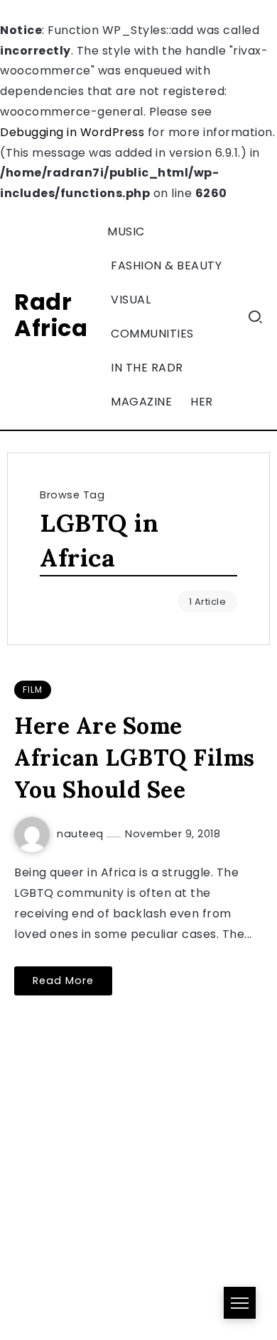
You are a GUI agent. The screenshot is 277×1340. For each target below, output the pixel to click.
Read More (63, 980)
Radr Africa (50, 315)
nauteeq (82, 834)
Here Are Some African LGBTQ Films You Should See (134, 757)
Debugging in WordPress (72, 132)
